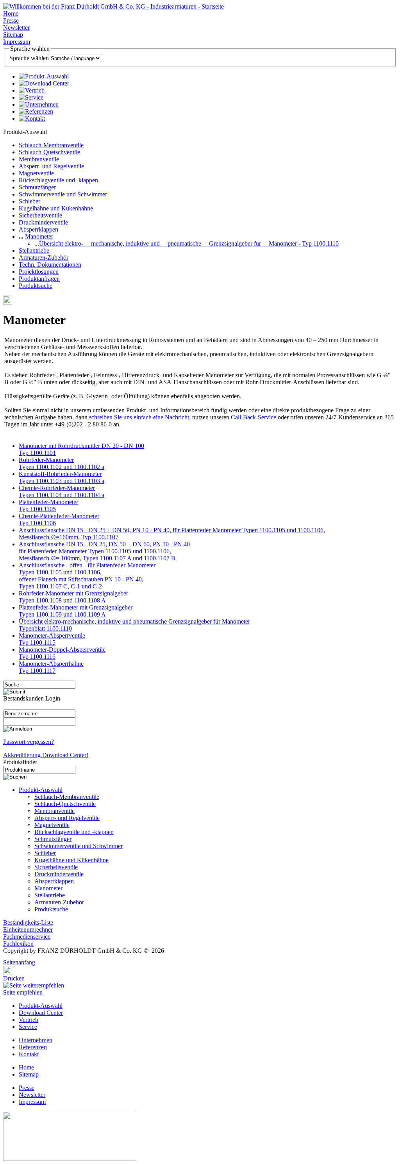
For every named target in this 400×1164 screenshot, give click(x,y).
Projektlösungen (39, 271)
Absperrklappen (38, 229)
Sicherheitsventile (40, 215)
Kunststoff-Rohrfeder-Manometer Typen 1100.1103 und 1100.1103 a (61, 477)
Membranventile (39, 159)
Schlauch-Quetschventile (49, 152)
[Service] (31, 97)
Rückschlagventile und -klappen (58, 180)
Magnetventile (36, 173)
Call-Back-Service (253, 417)
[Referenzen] (36, 111)
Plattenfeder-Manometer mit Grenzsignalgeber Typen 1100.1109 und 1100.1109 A (75, 611)
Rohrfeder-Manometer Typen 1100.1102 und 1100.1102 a (61, 463)
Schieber (29, 201)
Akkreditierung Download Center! (45, 755)
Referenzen (33, 1047)
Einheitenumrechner (28, 929)
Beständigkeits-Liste (28, 922)
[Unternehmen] (39, 104)
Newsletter (16, 27)
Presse (11, 20)
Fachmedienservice (26, 936)
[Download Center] (44, 83)
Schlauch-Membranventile (51, 145)
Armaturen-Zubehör (43, 257)
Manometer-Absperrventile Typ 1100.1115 (52, 639)
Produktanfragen (39, 278)
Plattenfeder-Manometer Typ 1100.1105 (48, 505)
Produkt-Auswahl (40, 789)
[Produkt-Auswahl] (44, 76)
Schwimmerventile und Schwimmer (63, 194)
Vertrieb (28, 1019)
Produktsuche (35, 285)
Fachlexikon (18, 943)
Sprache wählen (29, 58)
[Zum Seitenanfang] (5, 957)
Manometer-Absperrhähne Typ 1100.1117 (51, 667)
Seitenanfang (19, 962)
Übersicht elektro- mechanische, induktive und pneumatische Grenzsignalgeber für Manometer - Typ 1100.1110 (189, 243)
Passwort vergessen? (28, 741)
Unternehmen (35, 1040)
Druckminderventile (43, 222)
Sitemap (13, 34)
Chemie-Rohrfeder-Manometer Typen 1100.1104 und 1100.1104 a (61, 491)
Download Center (41, 1012)
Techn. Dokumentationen (50, 264)
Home (10, 13)
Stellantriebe (34, 250)
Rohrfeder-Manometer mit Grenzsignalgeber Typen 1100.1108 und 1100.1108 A (73, 597)
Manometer (39, 236)
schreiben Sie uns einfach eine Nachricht (139, 417)
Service (28, 1026)
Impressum (16, 41)
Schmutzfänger (37, 187)
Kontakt (29, 1054)
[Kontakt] (32, 118)
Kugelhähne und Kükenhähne (56, 208)
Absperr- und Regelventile (51, 166)
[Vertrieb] (32, 90)
